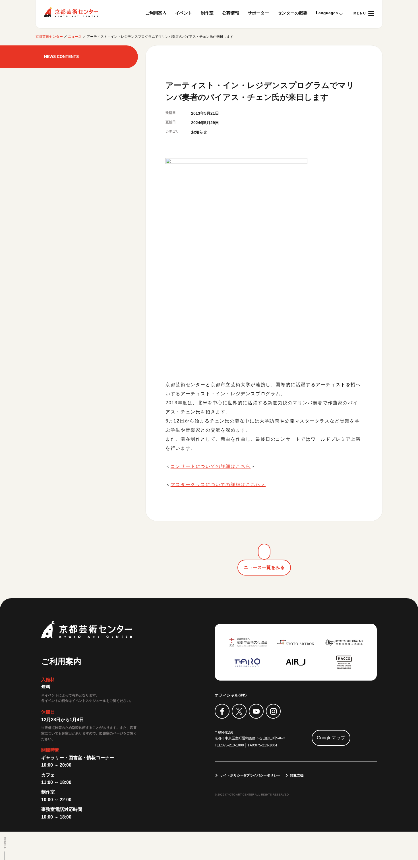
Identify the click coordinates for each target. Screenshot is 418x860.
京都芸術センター (71, 12)
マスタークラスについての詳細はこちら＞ (218, 484)
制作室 (207, 13)
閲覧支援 (297, 775)
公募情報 (230, 13)
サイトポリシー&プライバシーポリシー (250, 775)
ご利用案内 (156, 13)
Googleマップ (331, 737)
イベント (183, 13)
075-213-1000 (233, 745)
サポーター (258, 13)
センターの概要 (292, 13)
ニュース (75, 37)
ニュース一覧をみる (264, 567)
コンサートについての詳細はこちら (211, 466)
